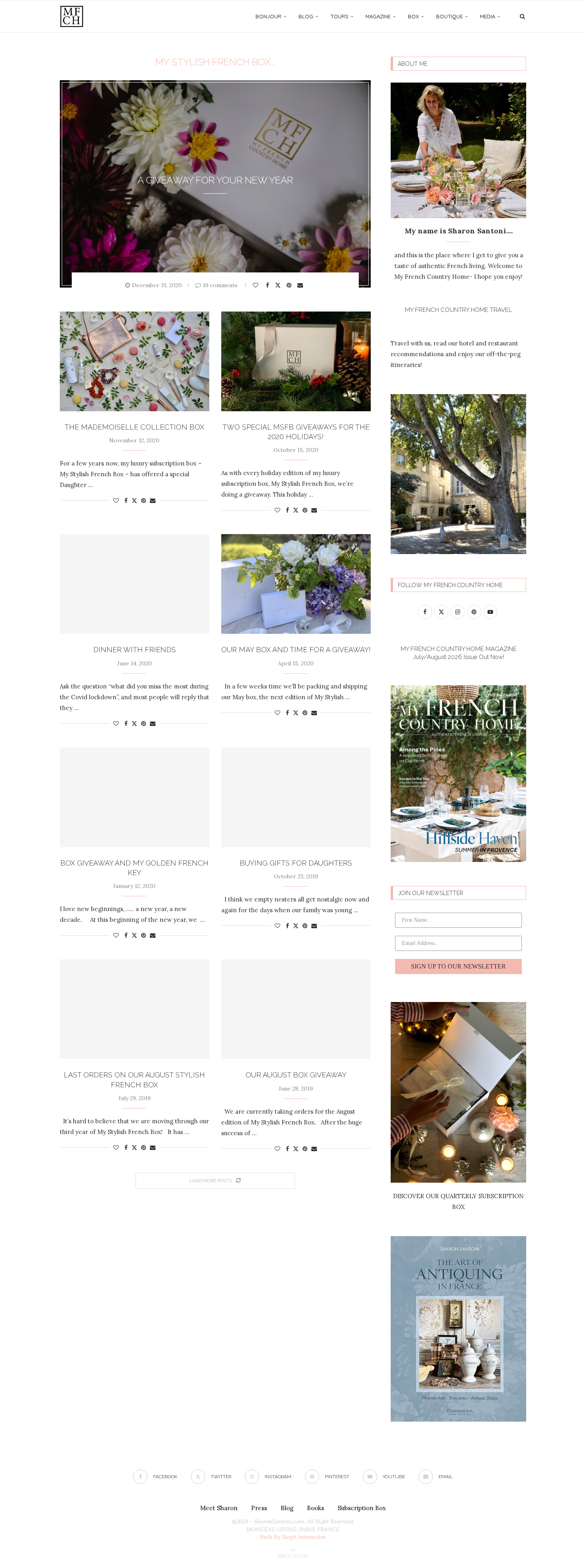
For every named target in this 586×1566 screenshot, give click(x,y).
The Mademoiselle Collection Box (134, 427)
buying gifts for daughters (296, 863)
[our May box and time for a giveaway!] (296, 584)
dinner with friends (134, 649)
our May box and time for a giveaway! (296, 649)
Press (259, 1508)
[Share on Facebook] (268, 285)
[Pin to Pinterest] (290, 285)
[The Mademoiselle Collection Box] (134, 361)
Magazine (378, 16)
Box (413, 16)
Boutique (449, 16)
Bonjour (268, 16)
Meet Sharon (219, 1508)
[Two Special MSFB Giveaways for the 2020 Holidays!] (296, 361)
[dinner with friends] (134, 584)
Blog (306, 16)
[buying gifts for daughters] (296, 797)
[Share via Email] (301, 285)
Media (487, 16)
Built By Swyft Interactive (293, 1536)
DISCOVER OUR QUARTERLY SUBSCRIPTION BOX (458, 1201)
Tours (339, 16)
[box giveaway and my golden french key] (134, 797)
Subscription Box (362, 1508)
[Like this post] (256, 285)
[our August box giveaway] (296, 1009)
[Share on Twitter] (279, 285)
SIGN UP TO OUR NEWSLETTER (458, 966)
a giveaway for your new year (215, 180)
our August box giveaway (296, 1075)
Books (315, 1508)
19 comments (220, 285)
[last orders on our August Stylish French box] (134, 1009)
